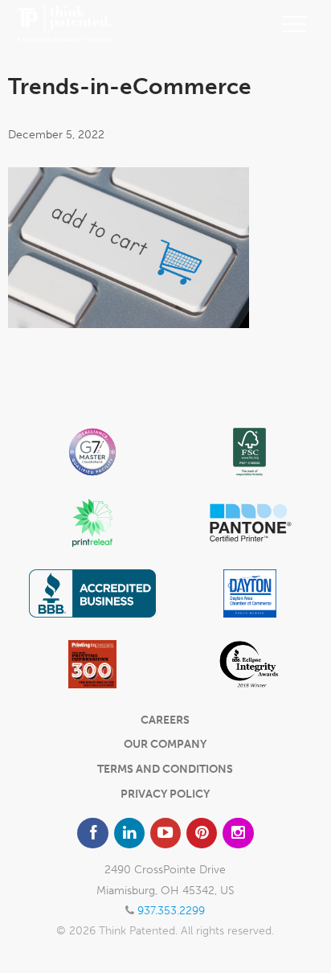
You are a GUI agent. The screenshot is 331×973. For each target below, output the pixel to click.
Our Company (165, 744)
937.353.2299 (171, 911)
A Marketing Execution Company (64, 24)
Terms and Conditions (165, 769)
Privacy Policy (165, 794)
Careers (165, 720)
